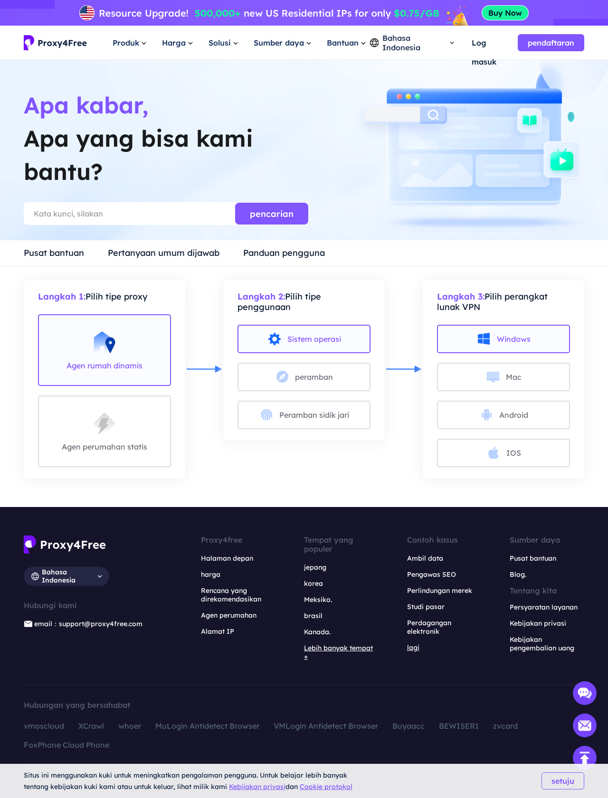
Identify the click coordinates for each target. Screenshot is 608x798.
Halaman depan (227, 558)
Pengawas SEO (431, 574)
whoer (129, 726)
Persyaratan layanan (544, 607)
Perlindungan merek (439, 590)
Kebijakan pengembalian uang (542, 643)
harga (210, 574)
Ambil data (425, 558)
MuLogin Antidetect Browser (207, 726)
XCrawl (91, 726)
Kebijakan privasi (257, 786)
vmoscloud (44, 726)
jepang (315, 567)
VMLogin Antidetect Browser (326, 726)
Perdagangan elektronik (429, 627)
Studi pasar (426, 606)
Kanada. (317, 632)
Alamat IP (217, 631)
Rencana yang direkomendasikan (231, 594)
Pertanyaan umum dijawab (163, 252)
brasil (313, 615)
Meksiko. (318, 599)
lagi (413, 647)
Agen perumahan (228, 615)
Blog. (518, 574)
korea (313, 583)
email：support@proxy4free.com (88, 624)
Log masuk (484, 45)
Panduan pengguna (284, 252)
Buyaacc (408, 726)
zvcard (505, 726)
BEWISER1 (459, 726)
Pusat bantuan (54, 252)
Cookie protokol (326, 786)
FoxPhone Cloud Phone (66, 745)
